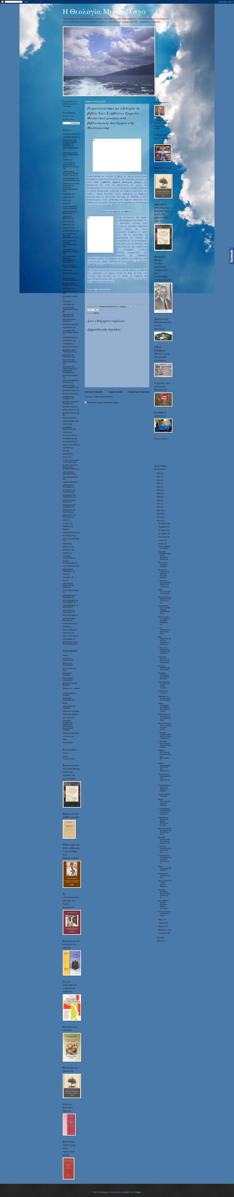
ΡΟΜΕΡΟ (66, 553)
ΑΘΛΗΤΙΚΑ (67, 221)
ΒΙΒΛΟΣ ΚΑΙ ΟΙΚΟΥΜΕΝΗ (68, 664)
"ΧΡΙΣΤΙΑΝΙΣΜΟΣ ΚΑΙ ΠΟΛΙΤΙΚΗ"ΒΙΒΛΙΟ (71, 179)
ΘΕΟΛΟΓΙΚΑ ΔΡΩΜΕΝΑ (67, 674)
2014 (159, 514)
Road (64, 739)
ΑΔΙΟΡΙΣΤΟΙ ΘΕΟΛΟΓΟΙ (67, 217)
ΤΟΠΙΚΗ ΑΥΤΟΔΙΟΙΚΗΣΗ (69, 562)
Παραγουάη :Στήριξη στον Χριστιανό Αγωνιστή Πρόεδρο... (163, 573)
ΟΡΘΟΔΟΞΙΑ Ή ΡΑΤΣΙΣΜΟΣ (68, 486)
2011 (159, 937)
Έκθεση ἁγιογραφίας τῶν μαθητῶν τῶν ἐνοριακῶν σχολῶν (164, 707)
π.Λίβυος (66, 523)
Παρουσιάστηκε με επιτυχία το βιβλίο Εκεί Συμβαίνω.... (164, 788)
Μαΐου (161, 920)
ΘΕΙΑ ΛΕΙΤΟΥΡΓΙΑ (69, 347)
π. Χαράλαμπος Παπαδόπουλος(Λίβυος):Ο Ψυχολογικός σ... (164, 859)
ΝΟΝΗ (65, 703)
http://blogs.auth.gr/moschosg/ (98, 290)
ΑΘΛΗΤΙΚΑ (70, 134)
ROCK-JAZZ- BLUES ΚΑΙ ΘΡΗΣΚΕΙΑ (70, 643)
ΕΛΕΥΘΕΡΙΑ (67, 327)
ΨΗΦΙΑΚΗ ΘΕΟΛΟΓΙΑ (71, 733)
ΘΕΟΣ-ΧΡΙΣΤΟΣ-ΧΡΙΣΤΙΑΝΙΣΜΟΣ (69, 386)
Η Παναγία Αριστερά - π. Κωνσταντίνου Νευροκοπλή (164, 659)
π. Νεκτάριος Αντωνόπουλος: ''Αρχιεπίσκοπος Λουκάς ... (164, 744)
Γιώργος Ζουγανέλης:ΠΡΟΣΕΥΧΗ (164, 868)
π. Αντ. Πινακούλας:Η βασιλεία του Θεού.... (164, 630)
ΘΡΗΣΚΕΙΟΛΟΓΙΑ (69, 391)
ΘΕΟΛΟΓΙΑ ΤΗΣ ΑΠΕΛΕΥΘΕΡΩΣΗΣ (70, 361)
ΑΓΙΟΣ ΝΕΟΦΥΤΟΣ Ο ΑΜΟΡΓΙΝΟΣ (70, 212)
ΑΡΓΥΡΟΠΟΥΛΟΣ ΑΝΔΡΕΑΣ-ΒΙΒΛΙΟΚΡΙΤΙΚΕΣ (69, 236)
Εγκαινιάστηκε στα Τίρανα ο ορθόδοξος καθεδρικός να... (163, 620)
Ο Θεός (65, 457)
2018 (159, 500)
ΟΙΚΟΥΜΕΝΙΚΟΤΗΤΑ (70, 477)
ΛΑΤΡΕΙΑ (66, 432)
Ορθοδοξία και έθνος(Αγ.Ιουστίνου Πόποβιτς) (164, 698)
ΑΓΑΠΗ (65, 200)
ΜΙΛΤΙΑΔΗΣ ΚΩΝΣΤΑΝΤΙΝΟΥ (69, 699)
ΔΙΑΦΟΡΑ (66, 288)
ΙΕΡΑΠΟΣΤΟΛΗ (68, 407)
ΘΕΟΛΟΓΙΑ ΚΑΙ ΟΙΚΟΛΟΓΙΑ (68, 356)
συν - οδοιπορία (68, 718)
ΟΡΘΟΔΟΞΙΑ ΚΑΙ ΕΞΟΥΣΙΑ (69, 501)
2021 (159, 490)
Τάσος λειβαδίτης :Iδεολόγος (164, 795)
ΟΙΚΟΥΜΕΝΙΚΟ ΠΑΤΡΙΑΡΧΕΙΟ (68, 473)
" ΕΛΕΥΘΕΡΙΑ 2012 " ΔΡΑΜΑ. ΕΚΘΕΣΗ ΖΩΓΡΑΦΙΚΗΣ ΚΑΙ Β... (164, 609)
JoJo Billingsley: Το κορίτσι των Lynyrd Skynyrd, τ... (164, 685)
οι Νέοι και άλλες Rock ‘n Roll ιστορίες (71, 461)
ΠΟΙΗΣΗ (66, 544)
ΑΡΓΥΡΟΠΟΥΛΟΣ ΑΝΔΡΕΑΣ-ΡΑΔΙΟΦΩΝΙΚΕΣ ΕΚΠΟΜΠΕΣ (69, 259)
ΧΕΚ (64, 580)
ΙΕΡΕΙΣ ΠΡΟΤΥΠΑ (69, 410)
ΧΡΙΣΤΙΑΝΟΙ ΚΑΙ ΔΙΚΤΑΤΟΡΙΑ (69, 611)
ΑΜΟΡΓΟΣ (67, 225)
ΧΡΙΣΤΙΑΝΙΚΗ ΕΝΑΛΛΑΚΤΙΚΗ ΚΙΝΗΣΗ (68, 585)
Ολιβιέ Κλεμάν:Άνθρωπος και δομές (164, 591)
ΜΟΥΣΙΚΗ (66, 448)
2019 (159, 497)
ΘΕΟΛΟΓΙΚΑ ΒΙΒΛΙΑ (70, 375)
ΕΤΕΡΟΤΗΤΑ (67, 341)
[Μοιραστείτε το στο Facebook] (95, 310)
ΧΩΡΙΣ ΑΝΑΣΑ (68, 624)
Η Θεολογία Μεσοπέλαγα (104, 11)
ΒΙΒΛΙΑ (96, 313)
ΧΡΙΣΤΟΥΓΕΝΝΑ (69, 615)
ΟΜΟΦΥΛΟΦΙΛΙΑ (69, 482)
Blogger (138, 1192)
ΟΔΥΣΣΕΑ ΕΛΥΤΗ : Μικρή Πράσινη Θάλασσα (164, 883)
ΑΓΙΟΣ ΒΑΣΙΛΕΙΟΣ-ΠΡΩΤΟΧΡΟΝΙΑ (70, 207)
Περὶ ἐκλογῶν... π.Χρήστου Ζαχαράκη (163, 564)
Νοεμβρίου (162, 527)
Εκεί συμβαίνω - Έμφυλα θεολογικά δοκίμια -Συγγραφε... (164, 904)
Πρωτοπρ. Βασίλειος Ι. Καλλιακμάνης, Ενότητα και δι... (164, 893)
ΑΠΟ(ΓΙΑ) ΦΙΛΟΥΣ (69, 231)
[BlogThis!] (90, 310)
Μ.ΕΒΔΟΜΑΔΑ (68, 439)
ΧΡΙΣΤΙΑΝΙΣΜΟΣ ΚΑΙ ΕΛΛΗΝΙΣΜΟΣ (70, 601)
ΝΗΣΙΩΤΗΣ (67, 454)
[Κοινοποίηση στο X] (93, 310)
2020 (159, 493)
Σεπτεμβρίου (163, 534)
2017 (159, 504)
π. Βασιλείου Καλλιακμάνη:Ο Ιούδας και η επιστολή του (164, 583)
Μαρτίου (162, 926)
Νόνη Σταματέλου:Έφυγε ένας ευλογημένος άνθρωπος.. (164, 640)
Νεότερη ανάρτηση (94, 392)
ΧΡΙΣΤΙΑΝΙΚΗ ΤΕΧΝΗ (71, 590)
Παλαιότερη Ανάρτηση (138, 392)
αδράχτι (65, 655)
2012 (159, 521)
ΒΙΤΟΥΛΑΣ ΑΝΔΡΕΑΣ (71, 273)
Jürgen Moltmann (69, 630)
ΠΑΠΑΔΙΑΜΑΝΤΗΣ (69, 533)
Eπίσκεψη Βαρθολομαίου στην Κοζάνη (164, 668)
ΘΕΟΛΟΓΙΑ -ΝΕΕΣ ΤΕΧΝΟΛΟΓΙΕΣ (69, 351)
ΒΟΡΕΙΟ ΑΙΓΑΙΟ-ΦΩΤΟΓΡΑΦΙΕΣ (69, 284)
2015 (159, 510)
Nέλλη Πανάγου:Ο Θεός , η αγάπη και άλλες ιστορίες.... (164, 726)
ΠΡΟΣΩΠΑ (67, 550)
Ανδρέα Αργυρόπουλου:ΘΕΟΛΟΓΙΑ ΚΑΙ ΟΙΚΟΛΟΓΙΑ (164, 767)
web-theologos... (68, 742)
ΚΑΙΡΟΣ (66, 424)
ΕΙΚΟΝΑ (66, 301)
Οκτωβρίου (163, 530)
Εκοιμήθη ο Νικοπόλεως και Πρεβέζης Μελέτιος (163, 676)
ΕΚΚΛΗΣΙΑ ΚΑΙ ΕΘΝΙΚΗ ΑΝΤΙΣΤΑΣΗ (70, 308)
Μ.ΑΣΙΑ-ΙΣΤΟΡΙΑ (69, 435)
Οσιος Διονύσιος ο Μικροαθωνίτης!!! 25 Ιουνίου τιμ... (164, 600)
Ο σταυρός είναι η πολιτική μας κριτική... (164, 913)
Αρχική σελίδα (115, 392)
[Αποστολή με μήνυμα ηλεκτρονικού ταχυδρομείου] (88, 310)
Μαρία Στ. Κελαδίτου (70, 445)
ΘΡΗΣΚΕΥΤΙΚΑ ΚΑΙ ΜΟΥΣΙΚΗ (70, 684)
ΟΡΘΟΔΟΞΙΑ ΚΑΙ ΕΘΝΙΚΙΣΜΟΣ (69, 496)
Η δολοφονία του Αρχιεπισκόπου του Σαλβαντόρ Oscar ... (164, 717)
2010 (159, 941)
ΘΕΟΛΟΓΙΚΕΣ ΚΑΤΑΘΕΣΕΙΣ (68, 679)
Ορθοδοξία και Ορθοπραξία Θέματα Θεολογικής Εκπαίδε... (163, 821)
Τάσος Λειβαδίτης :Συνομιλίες (164, 547)
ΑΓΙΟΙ (65, 203)
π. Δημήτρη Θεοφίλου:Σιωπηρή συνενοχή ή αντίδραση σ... (164, 735)
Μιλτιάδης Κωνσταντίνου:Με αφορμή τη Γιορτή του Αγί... (164, 840)
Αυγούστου (163, 537)
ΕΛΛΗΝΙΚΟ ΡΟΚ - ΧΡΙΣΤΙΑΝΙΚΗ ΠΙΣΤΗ (70, 332)
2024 (159, 480)
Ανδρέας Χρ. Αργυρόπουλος (68, 659)
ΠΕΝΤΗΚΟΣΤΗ (68, 536)
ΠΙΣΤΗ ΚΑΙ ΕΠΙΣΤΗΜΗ (71, 539)
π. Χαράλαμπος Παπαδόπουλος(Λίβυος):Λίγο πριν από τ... (164, 811)
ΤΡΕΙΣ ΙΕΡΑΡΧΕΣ (69, 566)
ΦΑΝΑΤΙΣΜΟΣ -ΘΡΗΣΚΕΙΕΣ (68, 570)
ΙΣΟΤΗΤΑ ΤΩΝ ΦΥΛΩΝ (71, 413)
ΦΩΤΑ (65, 574)
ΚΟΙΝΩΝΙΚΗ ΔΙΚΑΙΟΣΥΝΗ (68, 428)
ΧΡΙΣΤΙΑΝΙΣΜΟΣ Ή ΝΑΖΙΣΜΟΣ (70, 596)
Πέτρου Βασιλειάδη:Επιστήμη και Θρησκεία (164, 802)
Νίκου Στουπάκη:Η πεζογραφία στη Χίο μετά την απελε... (164, 831)
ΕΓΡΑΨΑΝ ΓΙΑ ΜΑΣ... (70, 296)
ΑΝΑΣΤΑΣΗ (70, 137)
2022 (159, 487)
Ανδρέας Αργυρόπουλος (162, 119)
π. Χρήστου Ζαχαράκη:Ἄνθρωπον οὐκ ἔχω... (164, 849)
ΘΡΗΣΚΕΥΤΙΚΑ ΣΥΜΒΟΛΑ (68, 398)
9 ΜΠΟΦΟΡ (67, 194)
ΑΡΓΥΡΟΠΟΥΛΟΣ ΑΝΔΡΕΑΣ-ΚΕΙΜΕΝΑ (70, 250)
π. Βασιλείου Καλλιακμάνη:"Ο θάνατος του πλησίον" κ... (164, 650)
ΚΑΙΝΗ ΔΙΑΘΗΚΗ (69, 421)
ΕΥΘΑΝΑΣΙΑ (67, 344)
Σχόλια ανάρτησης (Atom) (103, 397)
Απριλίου (162, 923)
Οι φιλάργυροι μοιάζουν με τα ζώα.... (164, 875)
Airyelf (126, 1192)
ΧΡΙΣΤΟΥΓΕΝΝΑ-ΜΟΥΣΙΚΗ (69, 619)
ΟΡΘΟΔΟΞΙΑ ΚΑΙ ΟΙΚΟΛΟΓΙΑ (69, 506)
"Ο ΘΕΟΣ (66, 160)
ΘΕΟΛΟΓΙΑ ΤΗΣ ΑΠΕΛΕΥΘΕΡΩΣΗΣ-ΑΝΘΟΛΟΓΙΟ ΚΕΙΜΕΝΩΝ (70, 369)
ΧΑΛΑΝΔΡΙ (67, 577)
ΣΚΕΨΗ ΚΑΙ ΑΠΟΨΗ (70, 714)
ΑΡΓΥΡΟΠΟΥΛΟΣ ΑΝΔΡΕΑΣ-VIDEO (69, 266)
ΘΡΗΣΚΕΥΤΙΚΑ (68, 394)
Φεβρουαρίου (163, 930)
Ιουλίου (161, 540)
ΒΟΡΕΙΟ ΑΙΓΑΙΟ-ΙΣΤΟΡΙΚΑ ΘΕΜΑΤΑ (70, 279)
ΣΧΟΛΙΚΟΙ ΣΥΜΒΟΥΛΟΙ (67, 557)
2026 (159, 473)
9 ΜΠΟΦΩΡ (67, 197)
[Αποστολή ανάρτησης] (131, 306)
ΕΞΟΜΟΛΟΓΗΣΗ (69, 338)
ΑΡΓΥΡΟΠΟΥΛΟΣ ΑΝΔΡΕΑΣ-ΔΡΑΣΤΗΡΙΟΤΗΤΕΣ (70, 243)
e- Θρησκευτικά (68, 736)
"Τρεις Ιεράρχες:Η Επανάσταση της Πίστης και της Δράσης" (71, 165)
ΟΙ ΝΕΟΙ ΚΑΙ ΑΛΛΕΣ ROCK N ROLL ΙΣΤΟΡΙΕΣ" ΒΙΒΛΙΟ (70, 467)
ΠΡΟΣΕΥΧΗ (67, 547)
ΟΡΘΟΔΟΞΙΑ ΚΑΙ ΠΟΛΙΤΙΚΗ (69, 511)
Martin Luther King (69, 636)
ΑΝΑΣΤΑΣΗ (67, 228)
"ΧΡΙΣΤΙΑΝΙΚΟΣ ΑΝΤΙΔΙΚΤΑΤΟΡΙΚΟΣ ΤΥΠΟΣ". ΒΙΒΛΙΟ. (70, 173)
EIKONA (66, 627)
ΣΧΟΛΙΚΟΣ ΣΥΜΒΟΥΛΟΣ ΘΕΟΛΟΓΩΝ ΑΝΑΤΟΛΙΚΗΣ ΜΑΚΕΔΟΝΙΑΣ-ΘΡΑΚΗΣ (68, 725)
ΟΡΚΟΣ (65, 520)
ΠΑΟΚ (65, 529)
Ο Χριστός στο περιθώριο (163, 692)
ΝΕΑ (64, 451)
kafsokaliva (67, 633)
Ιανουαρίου (163, 933)
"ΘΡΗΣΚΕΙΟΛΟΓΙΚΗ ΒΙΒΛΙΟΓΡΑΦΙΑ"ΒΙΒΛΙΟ (71, 155)
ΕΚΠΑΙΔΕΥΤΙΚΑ (69, 324)
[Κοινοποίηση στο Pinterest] (97, 310)
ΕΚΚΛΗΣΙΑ (67, 304)
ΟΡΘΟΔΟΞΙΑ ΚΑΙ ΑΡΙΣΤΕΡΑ (69, 491)
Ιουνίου (161, 544)
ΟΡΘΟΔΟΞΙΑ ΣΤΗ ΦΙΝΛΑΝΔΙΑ (69, 516)
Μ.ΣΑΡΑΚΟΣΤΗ (68, 442)
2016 (159, 507)
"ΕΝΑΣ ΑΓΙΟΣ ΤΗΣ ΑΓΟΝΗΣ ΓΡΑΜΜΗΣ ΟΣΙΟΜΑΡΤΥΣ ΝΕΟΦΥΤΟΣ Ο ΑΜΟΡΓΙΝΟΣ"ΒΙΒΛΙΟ (70, 144)
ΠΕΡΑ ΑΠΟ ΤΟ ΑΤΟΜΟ (71, 711)
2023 (159, 483)
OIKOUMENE (68, 639)
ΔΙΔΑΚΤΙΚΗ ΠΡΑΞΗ (70, 291)
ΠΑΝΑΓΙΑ (66, 526)
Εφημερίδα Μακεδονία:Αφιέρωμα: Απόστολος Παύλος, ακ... (164, 555)
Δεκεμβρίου (163, 523)
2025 (159, 477)
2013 (159, 517)
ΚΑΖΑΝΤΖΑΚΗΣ (68, 418)
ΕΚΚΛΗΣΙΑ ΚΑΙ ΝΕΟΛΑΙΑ (68, 315)
